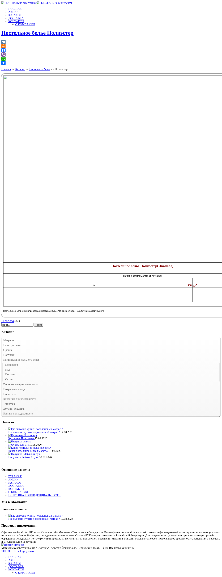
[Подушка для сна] (19, 441)
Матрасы (8, 340)
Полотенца (9, 394)
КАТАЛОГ (14, 15)
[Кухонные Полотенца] (22, 435)
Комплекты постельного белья (21, 359)
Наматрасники (12, 345)
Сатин (9, 379)
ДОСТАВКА (16, 18)
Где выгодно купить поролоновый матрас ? (34, 432)
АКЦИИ (13, 11)
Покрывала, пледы (14, 389)
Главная (6, 69)
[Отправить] (111, 63)
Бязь (7, 369)
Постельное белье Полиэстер (37, 33)
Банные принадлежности (18, 413)
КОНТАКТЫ (16, 21)
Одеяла (7, 349)
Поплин (10, 374)
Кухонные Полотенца (21, 438)
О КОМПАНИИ (25, 24)
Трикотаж (9, 403)
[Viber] (111, 54)
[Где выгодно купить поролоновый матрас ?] (35, 428)
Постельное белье (39, 69)
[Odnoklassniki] (111, 46)
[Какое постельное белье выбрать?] (29, 447)
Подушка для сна (18, 444)
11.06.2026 (7, 321)
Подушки (9, 354)
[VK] (111, 42)
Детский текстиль (13, 408)
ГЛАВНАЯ (15, 8)
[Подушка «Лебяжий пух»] (24, 454)
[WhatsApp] (111, 59)
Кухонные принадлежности (19, 398)
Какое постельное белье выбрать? (28, 450)
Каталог (20, 69)
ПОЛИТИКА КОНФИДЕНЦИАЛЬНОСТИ (34, 495)
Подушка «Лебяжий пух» (23, 457)
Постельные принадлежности (21, 384)
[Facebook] (111, 50)
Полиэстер (11, 364)
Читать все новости (12, 463)
